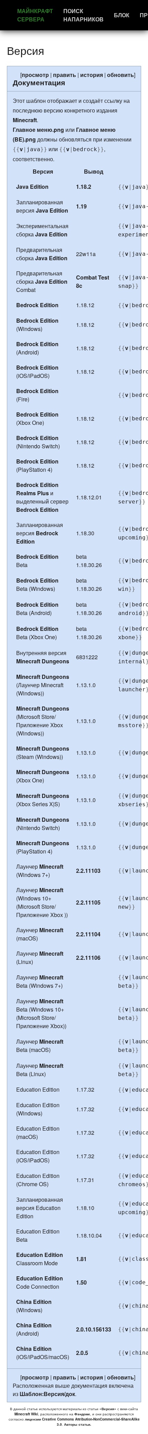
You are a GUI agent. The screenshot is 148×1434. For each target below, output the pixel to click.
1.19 (81, 206)
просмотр (35, 75)
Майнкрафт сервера (35, 15)
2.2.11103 (88, 871)
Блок (121, 15)
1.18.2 (83, 187)
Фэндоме (82, 1414)
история (91, 75)
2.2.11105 (88, 902)
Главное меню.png (38, 130)
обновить (120, 75)
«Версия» (107, 1408)
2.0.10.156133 (93, 1329)
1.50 (81, 1282)
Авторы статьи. (77, 1424)
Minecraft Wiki (26, 1414)
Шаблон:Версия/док (47, 1394)
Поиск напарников (83, 15)
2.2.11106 (88, 958)
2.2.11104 (88, 934)
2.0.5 (82, 1353)
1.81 (81, 1259)
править (64, 75)
